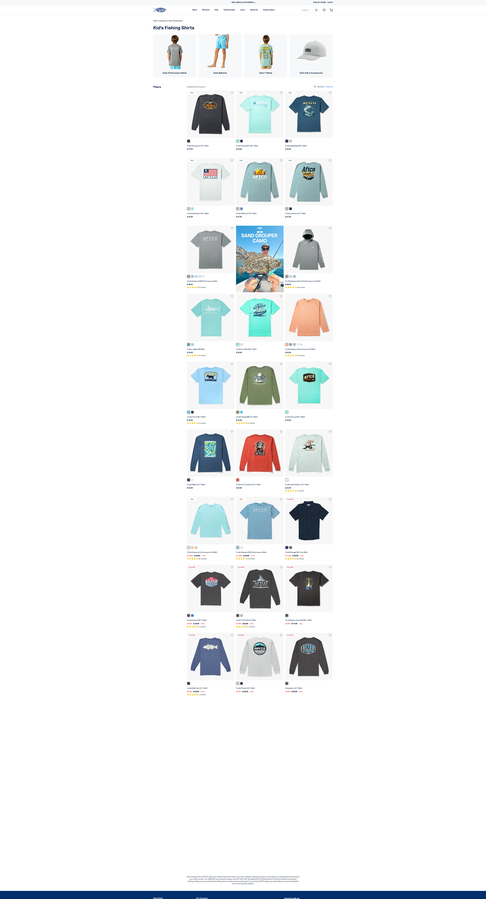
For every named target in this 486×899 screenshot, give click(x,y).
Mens (195, 10)
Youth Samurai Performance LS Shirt (300, 349)
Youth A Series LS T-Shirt (295, 213)
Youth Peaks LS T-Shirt (245, 688)
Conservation (269, 10)
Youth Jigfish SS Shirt (196, 349)
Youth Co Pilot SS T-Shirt (246, 349)
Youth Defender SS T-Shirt (198, 213)
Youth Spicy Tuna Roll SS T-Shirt (298, 620)
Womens (206, 10)
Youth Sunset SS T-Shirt (197, 620)
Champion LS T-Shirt (293, 688)
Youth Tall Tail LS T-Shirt (246, 620)
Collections (163, 21)
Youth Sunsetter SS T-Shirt (247, 146)
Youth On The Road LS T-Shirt (248, 485)
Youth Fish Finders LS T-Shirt (297, 485)
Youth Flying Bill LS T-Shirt (247, 417)
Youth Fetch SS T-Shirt (196, 417)
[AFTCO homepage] (159, 10)
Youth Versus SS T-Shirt (295, 417)
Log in (330, 2)
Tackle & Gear (229, 10)
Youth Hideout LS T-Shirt (246, 213)
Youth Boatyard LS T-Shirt (198, 146)
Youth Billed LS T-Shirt (196, 485)
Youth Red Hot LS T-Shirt (197, 688)
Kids (216, 10)
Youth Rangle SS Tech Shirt (296, 552)
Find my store (319, 2)
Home (155, 21)
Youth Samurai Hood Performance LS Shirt (303, 281)
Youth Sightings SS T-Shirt (296, 146)
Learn (242, 10)
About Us (254, 10)
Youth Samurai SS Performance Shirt (202, 281)
